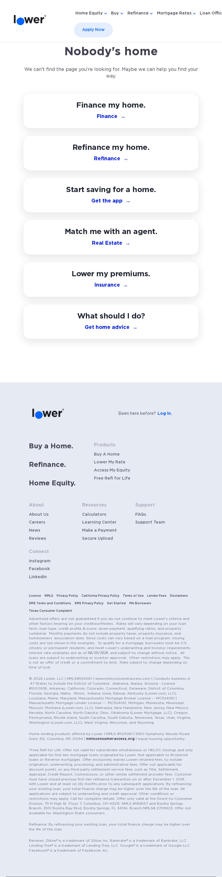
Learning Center (99, 522)
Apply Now (93, 30)
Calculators (94, 515)
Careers (37, 522)
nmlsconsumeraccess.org (110, 738)
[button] (111, 321)
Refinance (138, 13)
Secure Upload (97, 539)
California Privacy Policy (100, 595)
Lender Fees (156, 595)
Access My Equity (112, 470)
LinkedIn (38, 577)
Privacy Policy (67, 595)
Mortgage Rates (174, 13)
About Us (39, 515)
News (34, 530)
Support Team (150, 522)
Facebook (39, 569)
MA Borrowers (140, 603)
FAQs (140, 515)
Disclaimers (179, 595)
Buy (115, 13)
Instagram (40, 561)
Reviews (37, 539)
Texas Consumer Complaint (50, 610)
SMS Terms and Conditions (50, 603)
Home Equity (89, 13)
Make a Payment (99, 530)
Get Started (116, 603)
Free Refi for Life (112, 478)
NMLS (49, 595)
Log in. (165, 414)
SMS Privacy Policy (89, 603)
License (35, 595)
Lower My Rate (109, 462)
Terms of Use (133, 595)
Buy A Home (107, 454)
